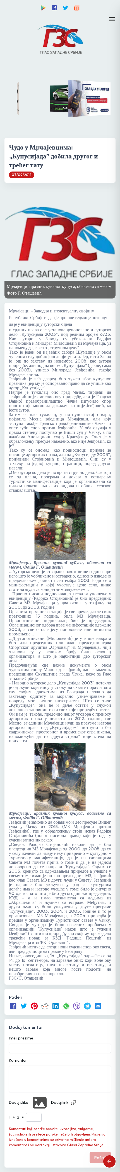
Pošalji (100, 1157)
